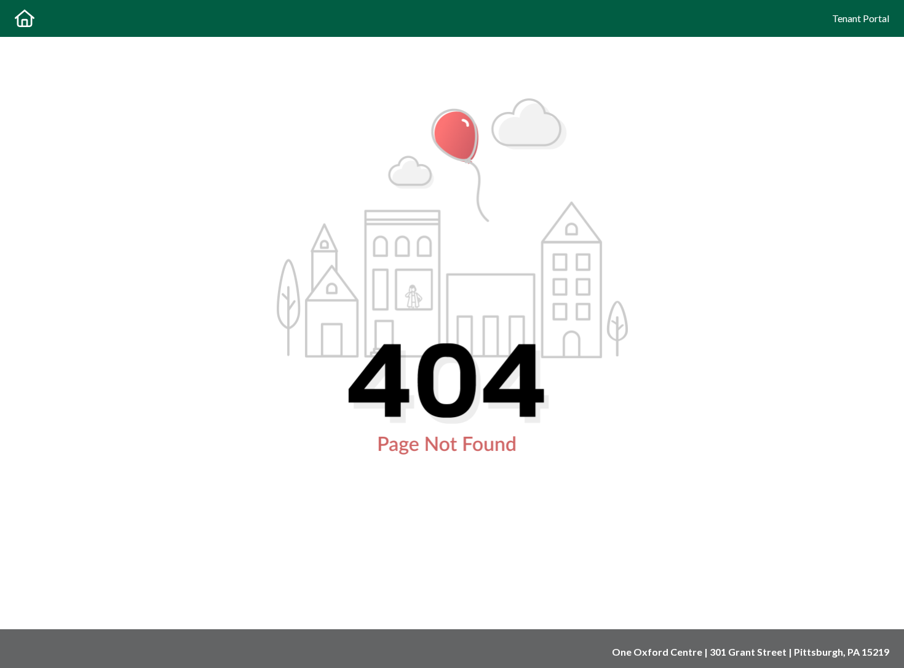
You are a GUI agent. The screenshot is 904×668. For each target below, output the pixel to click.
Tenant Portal (860, 18)
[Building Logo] (24, 18)
